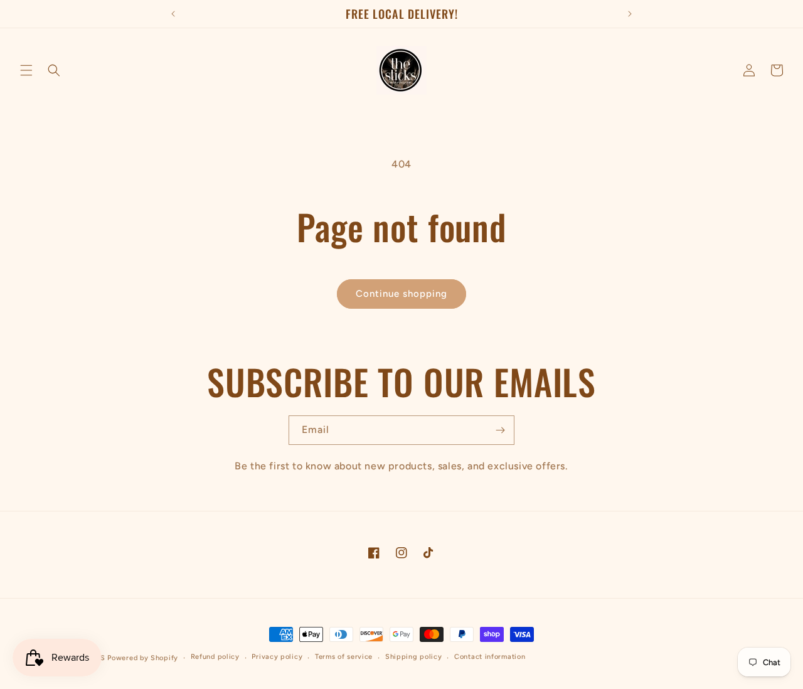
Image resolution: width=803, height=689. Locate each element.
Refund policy (215, 657)
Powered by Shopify (142, 658)
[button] (26, 70)
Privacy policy (277, 657)
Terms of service (344, 657)
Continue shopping (401, 293)
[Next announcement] (630, 14)
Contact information (489, 657)
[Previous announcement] (173, 14)
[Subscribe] (500, 430)
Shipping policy (413, 657)
